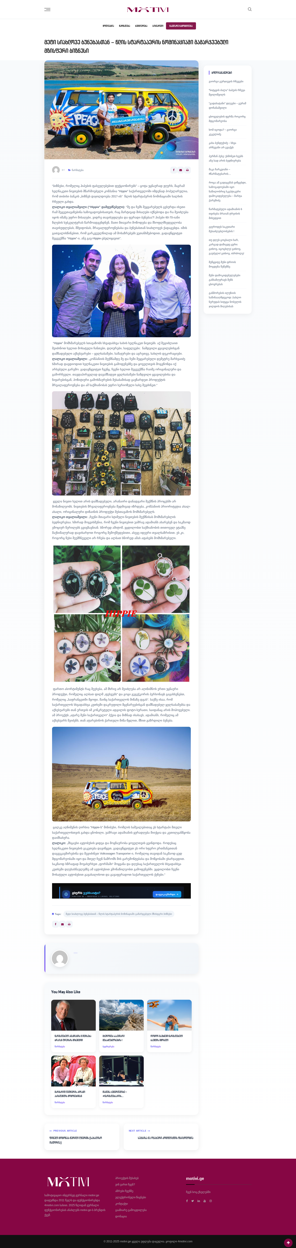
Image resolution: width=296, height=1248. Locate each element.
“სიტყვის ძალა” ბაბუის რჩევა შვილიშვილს (227, 92)
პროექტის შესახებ (127, 1178)
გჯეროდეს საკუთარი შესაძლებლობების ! (114, 1038)
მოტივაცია (108, 25)
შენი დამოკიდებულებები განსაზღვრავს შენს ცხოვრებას (224, 280)
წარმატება (124, 25)
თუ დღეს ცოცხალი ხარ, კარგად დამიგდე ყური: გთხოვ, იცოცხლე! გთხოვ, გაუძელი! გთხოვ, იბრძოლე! (226, 246)
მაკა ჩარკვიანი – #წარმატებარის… (220, 171)
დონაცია (121, 1216)
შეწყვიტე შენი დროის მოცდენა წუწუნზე (222, 264)
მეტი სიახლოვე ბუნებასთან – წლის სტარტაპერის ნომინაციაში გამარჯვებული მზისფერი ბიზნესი (119, 914)
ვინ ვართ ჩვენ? (125, 1184)
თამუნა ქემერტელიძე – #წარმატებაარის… (115, 1094)
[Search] (250, 9)
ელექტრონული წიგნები (130, 1197)
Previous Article (65, 1131)
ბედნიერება (141, 25)
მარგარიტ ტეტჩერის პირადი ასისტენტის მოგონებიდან (70, 1094)
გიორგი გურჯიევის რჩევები (226, 81)
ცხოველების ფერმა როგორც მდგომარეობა (227, 118)
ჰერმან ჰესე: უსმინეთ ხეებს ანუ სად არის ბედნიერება (226, 158)
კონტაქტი (121, 1203)
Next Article (137, 1131)
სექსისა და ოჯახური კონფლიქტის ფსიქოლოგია (165, 1138)
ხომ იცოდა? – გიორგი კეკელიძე (223, 132)
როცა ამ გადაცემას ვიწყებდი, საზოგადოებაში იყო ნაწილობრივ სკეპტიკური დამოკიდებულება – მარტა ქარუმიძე (227, 191)
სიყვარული (157, 25)
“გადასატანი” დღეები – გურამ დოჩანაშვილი (227, 105)
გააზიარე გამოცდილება (181, 25)
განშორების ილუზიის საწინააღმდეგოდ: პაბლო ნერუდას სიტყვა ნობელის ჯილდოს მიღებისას (225, 299)
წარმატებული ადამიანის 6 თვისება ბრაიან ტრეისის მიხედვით (73, 1038)
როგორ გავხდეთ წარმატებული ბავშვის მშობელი (167, 1038)
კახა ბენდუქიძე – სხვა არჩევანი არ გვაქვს (222, 145)
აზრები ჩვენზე (124, 1191)
